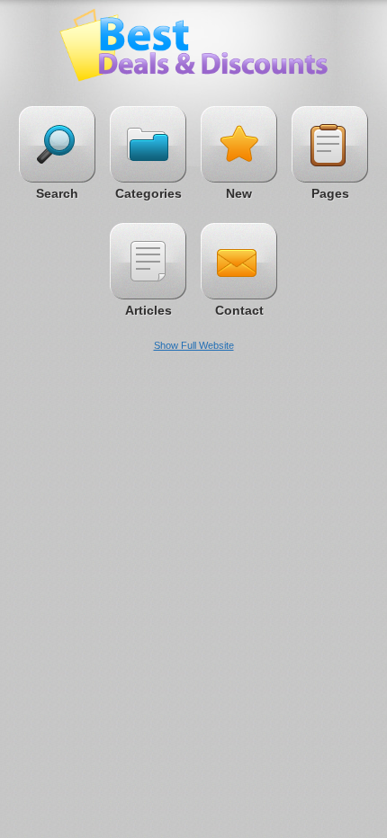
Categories (148, 193)
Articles (148, 310)
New (239, 193)
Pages (330, 193)
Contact (239, 310)
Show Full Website (194, 345)
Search (57, 193)
